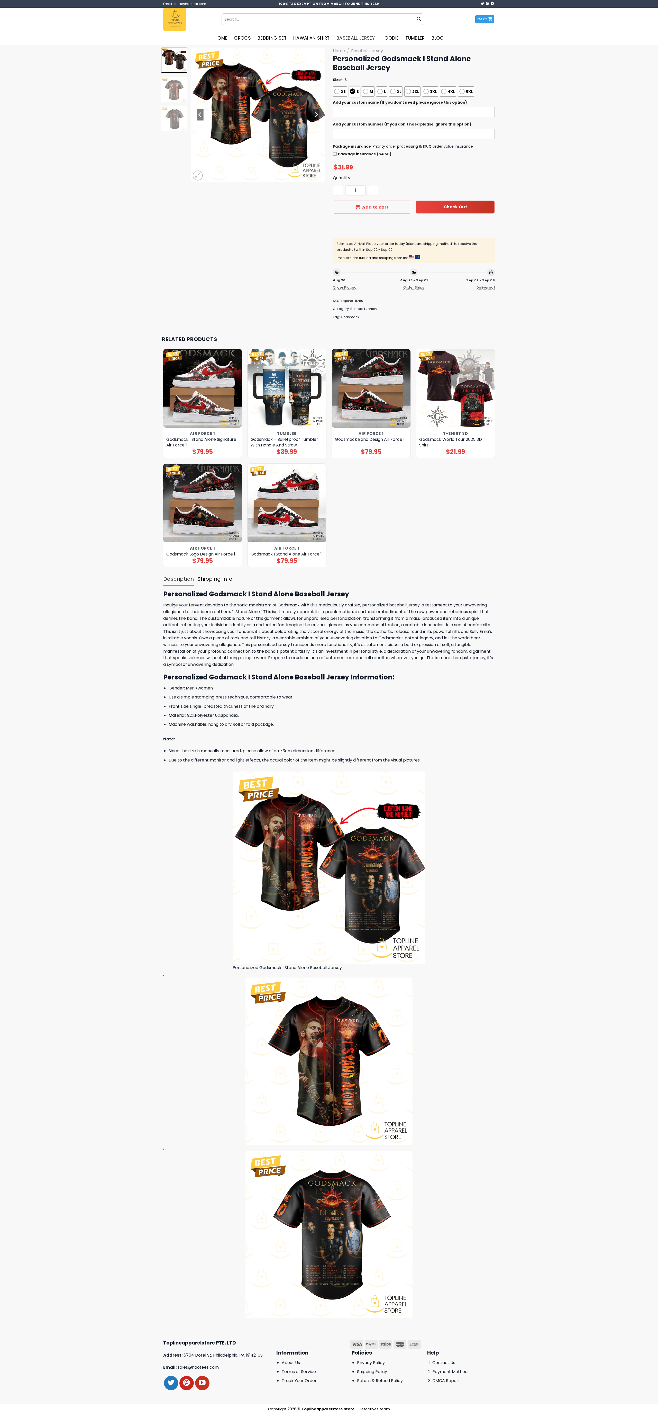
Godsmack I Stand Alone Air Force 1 (286, 554)
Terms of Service (299, 1372)
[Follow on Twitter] (482, 4)
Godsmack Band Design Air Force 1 (370, 439)
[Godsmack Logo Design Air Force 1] (202, 503)
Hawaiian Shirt (311, 38)
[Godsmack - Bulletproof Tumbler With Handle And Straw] (287, 388)
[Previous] (200, 114)
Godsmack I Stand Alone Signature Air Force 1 (201, 442)
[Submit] (418, 19)
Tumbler (415, 38)
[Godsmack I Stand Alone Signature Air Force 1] (202, 388)
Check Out (455, 207)
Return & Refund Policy (380, 1381)
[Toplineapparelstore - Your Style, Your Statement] (188, 19)
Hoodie (390, 38)
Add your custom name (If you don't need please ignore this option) (400, 102)
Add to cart (375, 207)
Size (338, 79)
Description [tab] (178, 578)
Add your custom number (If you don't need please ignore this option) (402, 124)
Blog (438, 38)
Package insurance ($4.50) (364, 154)
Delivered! (486, 287)
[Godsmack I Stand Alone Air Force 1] (287, 503)
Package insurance (352, 146)
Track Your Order (299, 1381)
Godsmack (350, 317)
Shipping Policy (372, 1372)
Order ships (413, 287)
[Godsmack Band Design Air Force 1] (371, 388)
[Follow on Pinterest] (487, 4)
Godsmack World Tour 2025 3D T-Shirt (453, 442)
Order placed (345, 287)
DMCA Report (446, 1381)
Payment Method (450, 1372)
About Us (291, 1363)
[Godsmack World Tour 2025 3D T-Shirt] (455, 388)
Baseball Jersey (355, 38)
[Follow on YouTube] (492, 4)
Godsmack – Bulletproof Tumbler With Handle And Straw (284, 442)
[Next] (316, 114)
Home (220, 38)
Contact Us (443, 1363)
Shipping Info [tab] (214, 578)
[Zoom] (198, 176)
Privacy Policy (371, 1363)
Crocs (242, 38)
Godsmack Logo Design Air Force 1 (200, 554)
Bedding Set (272, 38)
